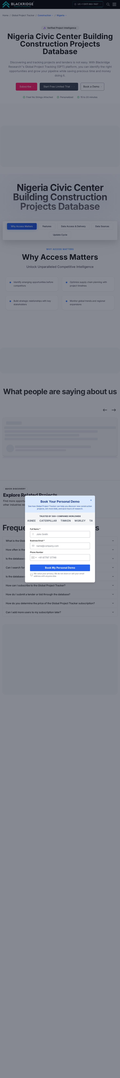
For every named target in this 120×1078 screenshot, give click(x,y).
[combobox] (33, 557)
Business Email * (37, 540)
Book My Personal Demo (60, 567)
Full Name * (35, 529)
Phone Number (36, 552)
